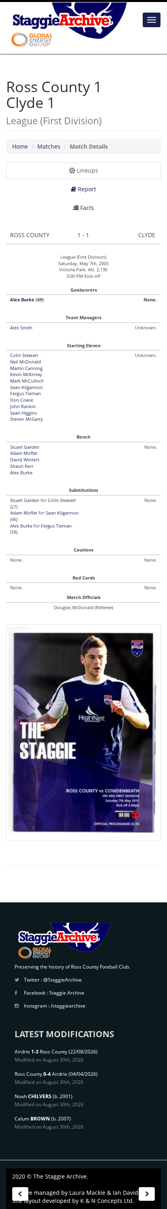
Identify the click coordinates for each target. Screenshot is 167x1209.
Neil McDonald (25, 362)
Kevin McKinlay (26, 374)
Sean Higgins (23, 413)
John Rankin (23, 406)
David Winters (24, 459)
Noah (33, 1096)
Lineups (86, 170)
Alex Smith (21, 327)
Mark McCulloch (27, 381)
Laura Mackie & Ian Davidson (108, 1192)
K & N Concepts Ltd (106, 1201)
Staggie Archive (66, 992)
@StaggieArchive (62, 979)
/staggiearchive (68, 1005)
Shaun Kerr (21, 466)
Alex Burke (22, 299)
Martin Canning (26, 368)
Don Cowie (21, 400)
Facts (86, 208)
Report (86, 189)
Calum (32, 1118)
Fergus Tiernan (25, 393)
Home (20, 146)
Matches (48, 146)
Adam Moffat (23, 453)
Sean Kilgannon (26, 387)
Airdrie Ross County (41, 1051)
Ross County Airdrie (41, 1074)
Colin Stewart (24, 355)
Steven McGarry (26, 419)
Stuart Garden (24, 447)
